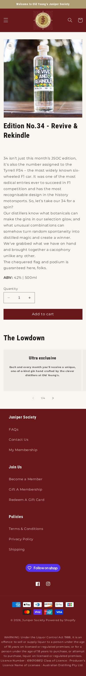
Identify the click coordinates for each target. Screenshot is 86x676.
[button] (6, 20)
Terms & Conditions (26, 529)
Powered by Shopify (60, 620)
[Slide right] (53, 398)
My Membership (23, 450)
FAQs (14, 429)
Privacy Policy (21, 539)
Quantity (11, 288)
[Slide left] (33, 398)
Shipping (17, 549)
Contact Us (18, 440)
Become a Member (25, 479)
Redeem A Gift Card (26, 500)
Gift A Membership (25, 489)
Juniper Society (33, 620)
